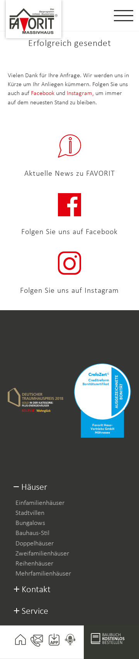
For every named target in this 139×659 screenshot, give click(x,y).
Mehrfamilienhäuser (43, 573)
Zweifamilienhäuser (42, 553)
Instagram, (81, 93)
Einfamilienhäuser (39, 503)
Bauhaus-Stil (32, 533)
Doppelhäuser (34, 543)
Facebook (42, 93)
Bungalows (30, 523)
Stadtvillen (29, 513)
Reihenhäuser (34, 563)
